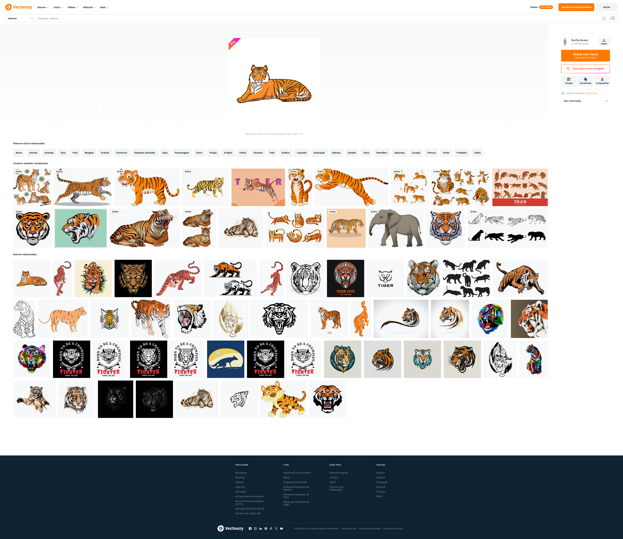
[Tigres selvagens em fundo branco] (199, 228)
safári (477, 152)
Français (381, 491)
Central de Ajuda (338, 472)
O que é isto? (591, 93)
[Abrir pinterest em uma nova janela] (266, 528)
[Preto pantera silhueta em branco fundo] (466, 278)
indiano (336, 152)
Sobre (332, 482)
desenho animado (144, 152)
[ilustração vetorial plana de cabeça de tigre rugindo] (529, 319)
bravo (19, 152)
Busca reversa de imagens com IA (249, 502)
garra (199, 152)
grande (105, 152)
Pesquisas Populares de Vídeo (296, 503)
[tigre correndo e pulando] (83, 187)
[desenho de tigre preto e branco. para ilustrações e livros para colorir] (24, 319)
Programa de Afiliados (295, 482)
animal (33, 152)
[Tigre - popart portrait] (258, 187)
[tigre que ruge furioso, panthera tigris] (81, 228)
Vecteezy (240, 477)
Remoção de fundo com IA (249, 508)
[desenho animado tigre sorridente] (300, 187)
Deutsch (380, 486)
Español (380, 477)
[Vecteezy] (18, 7)
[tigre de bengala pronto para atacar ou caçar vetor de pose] (271, 278)
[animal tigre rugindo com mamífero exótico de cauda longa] (62, 278)
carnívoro (121, 152)
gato (165, 152)
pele (272, 152)
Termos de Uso (349, 528)
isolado (352, 152)
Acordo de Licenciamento (297, 472)
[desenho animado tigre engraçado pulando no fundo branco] (351, 187)
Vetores (41, 7)
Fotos (57, 7)
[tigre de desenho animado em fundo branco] (147, 187)
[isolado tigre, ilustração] (151, 319)
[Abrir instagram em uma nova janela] (255, 528)
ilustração (319, 152)
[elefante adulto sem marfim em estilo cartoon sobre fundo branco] (395, 228)
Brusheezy (241, 472)
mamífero (381, 152)
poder (446, 152)
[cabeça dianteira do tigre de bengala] (32, 228)
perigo (213, 152)
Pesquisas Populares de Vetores (296, 488)
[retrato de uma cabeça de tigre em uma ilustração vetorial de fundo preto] (115, 399)
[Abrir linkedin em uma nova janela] (260, 528)
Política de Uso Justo (393, 528)
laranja (416, 152)
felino (242, 152)
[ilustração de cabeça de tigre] (133, 278)
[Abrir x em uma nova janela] (276, 528)
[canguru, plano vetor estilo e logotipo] (225, 359)
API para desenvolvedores (249, 496)
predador (462, 152)
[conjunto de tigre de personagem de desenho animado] (460, 187)
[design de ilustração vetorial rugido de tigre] (192, 319)
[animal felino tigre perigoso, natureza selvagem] (361, 319)
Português (382, 482)
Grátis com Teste (585, 55)
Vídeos (71, 7)
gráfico (286, 152)
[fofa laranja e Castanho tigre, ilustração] (283, 399)
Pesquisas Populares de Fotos (296, 496)
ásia (63, 152)
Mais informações (572, 101)
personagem (182, 152)
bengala (89, 152)
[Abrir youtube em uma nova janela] (281, 528)
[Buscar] (604, 18)
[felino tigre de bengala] (205, 187)
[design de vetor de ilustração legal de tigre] (31, 278)
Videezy (239, 482)
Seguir (604, 43)
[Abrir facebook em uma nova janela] (250, 528)
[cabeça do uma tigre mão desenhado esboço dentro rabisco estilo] (305, 278)
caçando (302, 152)
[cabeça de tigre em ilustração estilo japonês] (445, 228)
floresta (258, 152)
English (380, 472)
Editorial (88, 7)
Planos (534, 7)
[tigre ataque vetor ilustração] (520, 278)
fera (75, 152)
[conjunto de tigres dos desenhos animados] (409, 187)
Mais (103, 7)
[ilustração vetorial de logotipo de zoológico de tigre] (345, 278)
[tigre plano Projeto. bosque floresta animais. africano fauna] (63, 319)
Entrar (606, 7)
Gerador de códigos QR (248, 513)
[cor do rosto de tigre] (423, 278)
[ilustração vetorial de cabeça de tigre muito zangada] (279, 319)
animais (49, 152)
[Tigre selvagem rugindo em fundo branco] (144, 228)
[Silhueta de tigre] (508, 228)
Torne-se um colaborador (336, 488)
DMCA (286, 477)
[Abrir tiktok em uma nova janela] (271, 528)
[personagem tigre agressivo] (230, 278)
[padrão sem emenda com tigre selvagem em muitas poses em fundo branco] (32, 187)
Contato (333, 477)
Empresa (240, 486)
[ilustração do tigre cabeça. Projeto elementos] (327, 399)
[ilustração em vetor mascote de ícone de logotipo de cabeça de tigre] (342, 359)
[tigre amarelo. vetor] (346, 228)
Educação (240, 491)
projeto (228, 152)
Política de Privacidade (369, 528)
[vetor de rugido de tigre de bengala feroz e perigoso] (177, 278)
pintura (431, 152)
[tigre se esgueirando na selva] (93, 278)
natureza (399, 152)
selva (366, 152)
